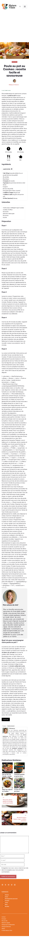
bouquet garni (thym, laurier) (11, 190)
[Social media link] (2, 884)
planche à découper (8, 213)
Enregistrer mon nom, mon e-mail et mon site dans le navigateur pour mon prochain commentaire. (15, 870)
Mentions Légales (6, 922)
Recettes (14, 61)
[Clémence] (5, 733)
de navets (9, 181)
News (6, 904)
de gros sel (11, 192)
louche (5, 217)
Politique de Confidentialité (8, 924)
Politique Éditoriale (6, 926)
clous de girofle (8, 188)
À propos (4, 726)
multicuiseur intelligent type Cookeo (13, 208)
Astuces (7, 894)
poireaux (6, 179)
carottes (6, 177)
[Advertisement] (14, 26)
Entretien (7, 900)
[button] (20, 6)
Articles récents (11, 726)
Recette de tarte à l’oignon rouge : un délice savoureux (19, 819)
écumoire (5, 215)
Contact (3, 917)
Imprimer (5, 719)
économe (5, 211)
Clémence (16, 84)
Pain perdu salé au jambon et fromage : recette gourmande (8, 801)
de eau (10, 198)
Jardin (6, 902)
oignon (5, 187)
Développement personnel (11, 898)
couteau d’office (7, 209)
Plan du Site (4, 920)
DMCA (3, 928)
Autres (6, 896)
